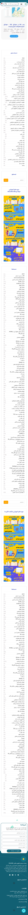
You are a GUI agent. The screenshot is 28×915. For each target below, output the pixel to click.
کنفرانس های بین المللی (19, 422)
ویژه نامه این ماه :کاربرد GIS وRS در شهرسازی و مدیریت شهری (17, 491)
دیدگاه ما (22, 360)
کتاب (23, 132)
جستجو (6, 180)
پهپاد (23, 335)
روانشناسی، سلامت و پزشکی (18, 94)
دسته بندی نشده (21, 79)
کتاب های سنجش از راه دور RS (18, 150)
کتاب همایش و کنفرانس (19, 154)
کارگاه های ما (21, 412)
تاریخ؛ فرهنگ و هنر (20, 71)
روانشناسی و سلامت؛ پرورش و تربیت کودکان (15, 100)
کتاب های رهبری (21, 416)
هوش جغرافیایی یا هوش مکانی (18, 481)
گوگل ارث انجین (21, 431)
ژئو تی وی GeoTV (20, 378)
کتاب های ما (22, 418)
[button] (21, 4)
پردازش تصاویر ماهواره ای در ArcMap (16, 331)
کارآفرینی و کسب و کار (19, 405)
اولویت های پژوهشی (20, 318)
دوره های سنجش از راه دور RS (18, 89)
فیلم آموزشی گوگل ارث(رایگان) (18, 401)
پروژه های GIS (21, 333)
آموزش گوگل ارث (21, 295)
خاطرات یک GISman (20, 341)
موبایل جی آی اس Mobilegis (18, 466)
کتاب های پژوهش (20, 148)
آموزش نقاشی (21, 301)
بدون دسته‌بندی (21, 69)
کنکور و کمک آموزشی (20, 155)
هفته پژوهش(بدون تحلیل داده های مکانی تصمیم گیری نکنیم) (18, 470)
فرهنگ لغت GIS (21, 397)
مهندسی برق (21, 163)
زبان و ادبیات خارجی (20, 112)
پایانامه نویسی (21, 328)
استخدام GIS (21, 310)
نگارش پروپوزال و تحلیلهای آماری (17, 108)
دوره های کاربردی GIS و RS (18, 356)
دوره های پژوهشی (20, 87)
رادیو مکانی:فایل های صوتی (18, 364)
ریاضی (23, 111)
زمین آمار (22, 374)
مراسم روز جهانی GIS (20, 443)
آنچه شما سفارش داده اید (19, 306)
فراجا (23, 126)
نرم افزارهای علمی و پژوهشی (18, 106)
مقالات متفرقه (21, 456)
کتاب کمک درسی (21, 142)
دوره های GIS (21, 81)
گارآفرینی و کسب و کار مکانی (18, 428)
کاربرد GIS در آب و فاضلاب (19, 406)
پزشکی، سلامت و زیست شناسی (17, 96)
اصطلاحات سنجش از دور (19, 312)
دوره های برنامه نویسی (19, 85)
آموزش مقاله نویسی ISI (19, 297)
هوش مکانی (21, 485)
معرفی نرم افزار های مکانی (19, 451)
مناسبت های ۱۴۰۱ (21, 462)
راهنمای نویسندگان (20, 366)
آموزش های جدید (20, 304)
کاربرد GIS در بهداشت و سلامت (18, 408)
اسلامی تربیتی (21, 66)
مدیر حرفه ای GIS (20, 441)
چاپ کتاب (22, 339)
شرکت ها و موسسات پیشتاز (18, 389)
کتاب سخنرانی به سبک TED (18, 414)
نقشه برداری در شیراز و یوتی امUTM (17, 468)
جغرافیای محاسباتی (20, 337)
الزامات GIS (22, 314)
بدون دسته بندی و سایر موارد (18, 68)
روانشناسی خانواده (20, 93)
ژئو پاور (23, 376)
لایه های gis (21, 157)
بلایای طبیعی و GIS (20, 324)
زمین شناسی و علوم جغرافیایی (18, 114)
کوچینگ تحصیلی (21, 426)
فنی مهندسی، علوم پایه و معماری (17, 130)
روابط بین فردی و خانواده (19, 98)
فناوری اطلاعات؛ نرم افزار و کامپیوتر (17, 128)
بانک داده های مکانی (20, 320)
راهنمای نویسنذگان (20, 368)
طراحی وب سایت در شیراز (19, 393)
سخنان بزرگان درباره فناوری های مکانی (16, 381)
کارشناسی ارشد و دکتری (19, 410)
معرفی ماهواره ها (21, 449)
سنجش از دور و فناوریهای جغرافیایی (17, 122)
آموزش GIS (22, 287)
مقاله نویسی (21, 460)
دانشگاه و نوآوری (20, 77)
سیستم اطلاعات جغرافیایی (19, 385)
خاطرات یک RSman (20, 343)
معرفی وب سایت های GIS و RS (18, 453)
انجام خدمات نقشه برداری (19, 316)
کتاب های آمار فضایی (20, 146)
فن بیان (22, 399)
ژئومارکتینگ (22, 380)
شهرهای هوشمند (21, 391)
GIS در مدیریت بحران (20, 276)
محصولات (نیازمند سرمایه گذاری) (17, 437)
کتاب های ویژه (21, 152)
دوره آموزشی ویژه (20, 353)
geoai (23, 274)
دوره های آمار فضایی (20, 83)
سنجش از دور (21, 383)
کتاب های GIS (21, 144)
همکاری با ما (21, 477)
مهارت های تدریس (20, 464)
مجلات (23, 136)
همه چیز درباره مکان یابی (19, 479)
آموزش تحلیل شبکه (20, 293)
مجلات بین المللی (20, 435)
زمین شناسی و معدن (20, 120)
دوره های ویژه (21, 91)
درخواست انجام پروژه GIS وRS (18, 349)
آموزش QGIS (21, 289)
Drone (23, 60)
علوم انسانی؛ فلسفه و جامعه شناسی (17, 124)
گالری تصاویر (21, 430)
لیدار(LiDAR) (21, 433)
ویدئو (23, 165)
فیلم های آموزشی (20, 403)
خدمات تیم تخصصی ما (19, 347)
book (23, 58)
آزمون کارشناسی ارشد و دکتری (18, 279)
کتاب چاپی (22, 134)
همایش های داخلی (20, 475)
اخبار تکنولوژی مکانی (20, 308)
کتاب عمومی (22, 140)
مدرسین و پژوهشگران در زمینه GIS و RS (16, 439)
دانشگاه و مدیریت (20, 75)
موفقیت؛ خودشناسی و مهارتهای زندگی (16, 102)
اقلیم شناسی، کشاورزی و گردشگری (17, 116)
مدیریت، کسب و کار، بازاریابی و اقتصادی (16, 159)
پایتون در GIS (21, 329)
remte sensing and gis (19, 278)
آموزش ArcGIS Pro (20, 283)
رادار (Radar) (21, 362)
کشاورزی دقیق (21, 420)
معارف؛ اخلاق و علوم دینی (19, 161)
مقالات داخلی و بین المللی (19, 455)
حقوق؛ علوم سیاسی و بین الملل (18, 73)
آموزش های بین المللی (19, 303)
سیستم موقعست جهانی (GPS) (18, 387)
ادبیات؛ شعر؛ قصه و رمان (19, 64)
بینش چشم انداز (21, 326)
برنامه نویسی (21, 322)
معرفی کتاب (22, 447)
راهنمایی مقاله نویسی (20, 370)
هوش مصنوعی (21, 483)
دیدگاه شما (22, 358)
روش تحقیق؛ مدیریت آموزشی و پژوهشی (16, 104)
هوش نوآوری (21, 487)
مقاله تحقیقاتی (21, 458)
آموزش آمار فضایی (20, 291)
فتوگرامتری (22, 395)
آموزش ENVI (21, 285)
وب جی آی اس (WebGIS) (18, 489)
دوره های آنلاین (21, 355)
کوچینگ (22, 424)
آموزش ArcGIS (21, 281)
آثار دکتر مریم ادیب (20, 62)
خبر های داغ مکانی (20, 345)
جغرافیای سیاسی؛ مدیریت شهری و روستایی (15, 118)
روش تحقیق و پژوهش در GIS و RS (17, 372)
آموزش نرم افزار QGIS (20, 299)
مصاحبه (22, 445)
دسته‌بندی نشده (21, 351)
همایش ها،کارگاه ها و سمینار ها (18, 473)
